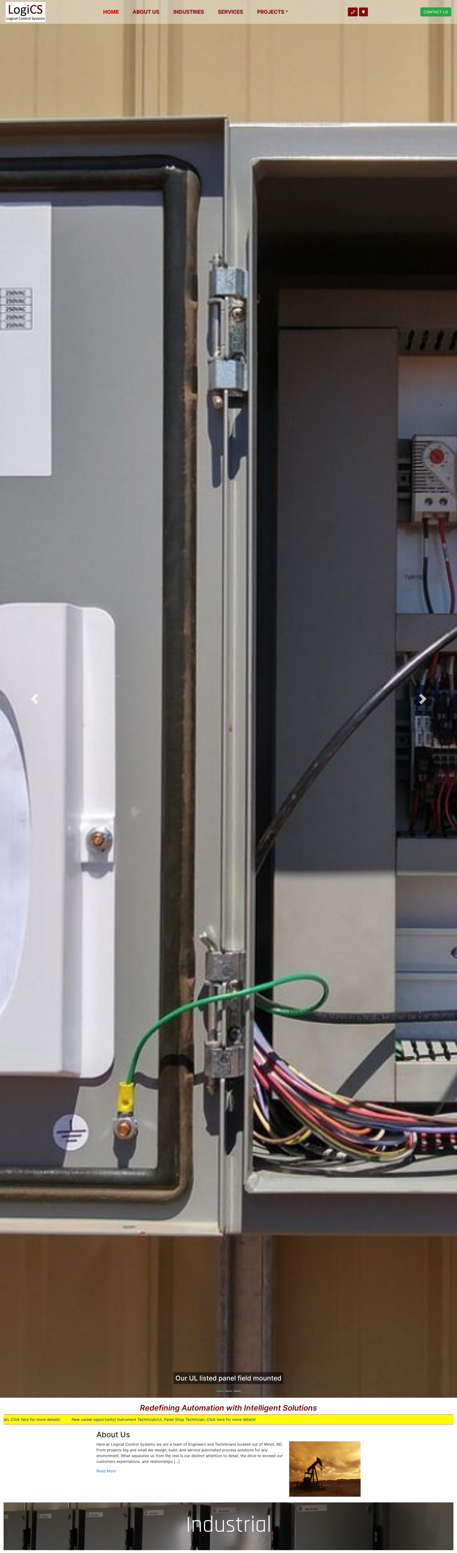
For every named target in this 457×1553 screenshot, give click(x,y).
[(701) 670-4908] (353, 11)
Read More (106, 1471)
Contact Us (435, 12)
